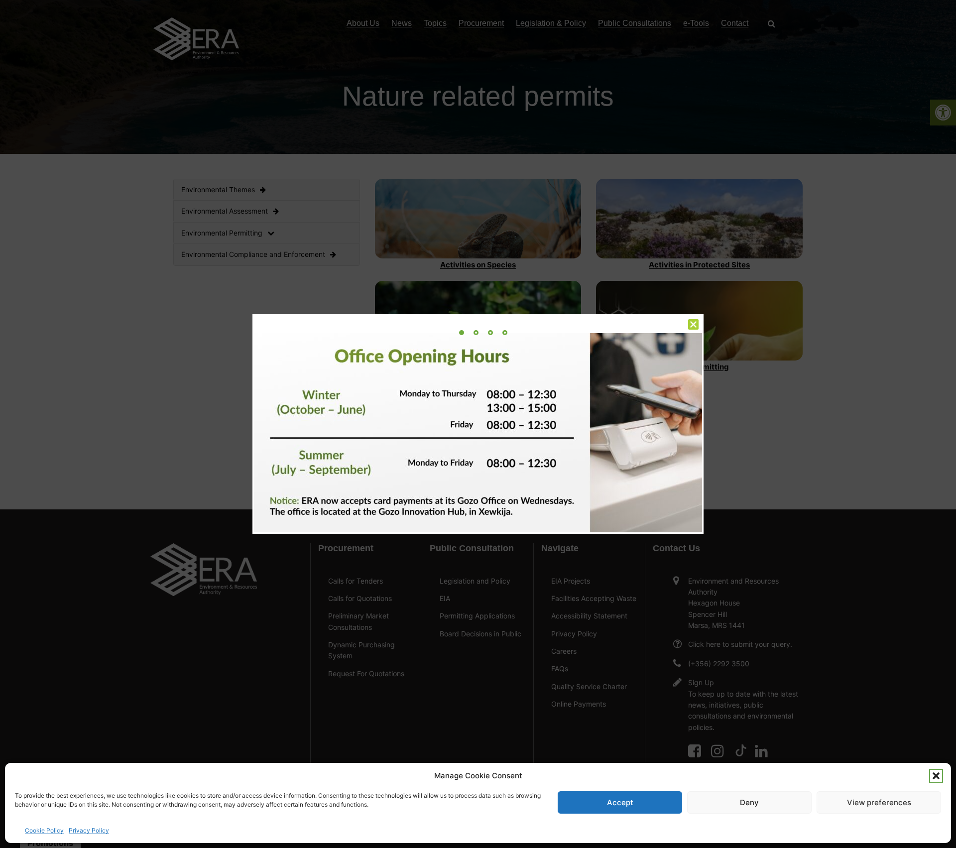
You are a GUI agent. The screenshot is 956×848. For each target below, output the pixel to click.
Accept (620, 802)
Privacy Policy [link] (89, 830)
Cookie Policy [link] (44, 830)
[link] (461, 332)
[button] (936, 776)
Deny (749, 802)
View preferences (879, 802)
